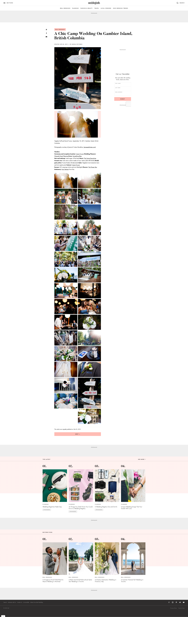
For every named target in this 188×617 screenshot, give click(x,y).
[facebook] (169, 602)
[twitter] (180, 602)
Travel (96, 8)
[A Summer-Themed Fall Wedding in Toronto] (133, 558)
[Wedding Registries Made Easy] (55, 485)
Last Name (117, 87)
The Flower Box (92, 167)
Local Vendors (106, 8)
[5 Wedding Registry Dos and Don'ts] (107, 485)
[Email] (46, 37)
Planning (75, 8)
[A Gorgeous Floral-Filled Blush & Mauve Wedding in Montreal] (55, 558)
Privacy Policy (173, 608)
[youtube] (183, 602)
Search (5, 602)
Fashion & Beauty (86, 8)
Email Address (118, 92)
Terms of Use (181, 608)
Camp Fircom (80, 154)
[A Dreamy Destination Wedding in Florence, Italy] (107, 558)
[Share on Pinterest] (46, 30)
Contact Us (19, 602)
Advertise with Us (12, 602)
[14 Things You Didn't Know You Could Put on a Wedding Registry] (81, 485)
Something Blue (77, 156)
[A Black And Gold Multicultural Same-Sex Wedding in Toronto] (81, 558)
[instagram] (172, 602)
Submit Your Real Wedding (36, 602)
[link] (94, 2)
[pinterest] (176, 602)
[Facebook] (46, 33)
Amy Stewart (65, 169)
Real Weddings (65, 8)
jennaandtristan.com (89, 147)
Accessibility (26, 602)
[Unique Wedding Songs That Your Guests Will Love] (133, 485)
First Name (118, 83)
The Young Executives (90, 158)
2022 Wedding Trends (120, 8)
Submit (122, 99)
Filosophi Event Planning (61, 156)
